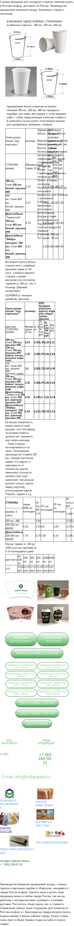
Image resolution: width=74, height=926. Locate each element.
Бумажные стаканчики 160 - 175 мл (20, 684)
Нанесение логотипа (53, 639)
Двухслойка (37, 723)
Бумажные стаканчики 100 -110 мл (20, 666)
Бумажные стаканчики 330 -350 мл (52, 684)
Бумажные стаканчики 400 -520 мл (52, 692)
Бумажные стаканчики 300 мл (52, 675)
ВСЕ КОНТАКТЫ (9, 742)
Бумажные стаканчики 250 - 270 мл (52, 666)
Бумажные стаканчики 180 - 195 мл (20, 692)
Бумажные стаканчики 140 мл (20, 675)
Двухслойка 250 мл (37, 703)
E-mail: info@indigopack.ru (26, 776)
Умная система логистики (37, 653)
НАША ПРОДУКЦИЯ (46, 742)
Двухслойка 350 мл (37, 713)
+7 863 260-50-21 (45, 758)
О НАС (4, 754)
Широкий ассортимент (21, 639)
